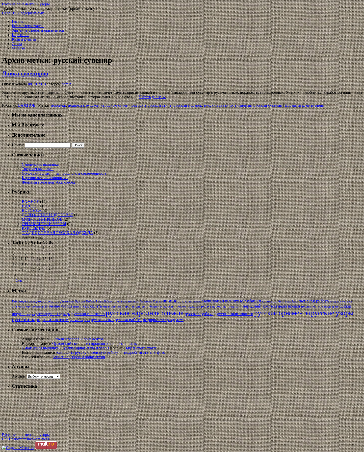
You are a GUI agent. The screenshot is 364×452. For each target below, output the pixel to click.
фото (179, 320)
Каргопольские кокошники (45, 178)
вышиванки (213, 300)
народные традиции (227, 306)
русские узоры (332, 313)
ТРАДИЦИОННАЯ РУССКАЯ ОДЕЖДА (57, 233)
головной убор (273, 301)
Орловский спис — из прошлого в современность (64, 173)
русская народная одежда (145, 313)
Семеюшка (146, 301)
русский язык (102, 320)
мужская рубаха (199, 306)
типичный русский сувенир (258, 105)
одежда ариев (330, 306)
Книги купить (24, 39)
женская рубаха (314, 300)
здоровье (347, 301)
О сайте (18, 48)
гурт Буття (291, 301)
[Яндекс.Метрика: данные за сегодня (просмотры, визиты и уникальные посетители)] (18, 448)
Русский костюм (126, 301)
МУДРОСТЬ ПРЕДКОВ (42, 219)
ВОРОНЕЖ (32, 210)
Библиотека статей (28, 26)
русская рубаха (199, 313)
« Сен (17, 280)
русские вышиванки (233, 313)
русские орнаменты (282, 313)
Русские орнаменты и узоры (26, 4)
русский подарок (187, 105)
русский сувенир (218, 105)
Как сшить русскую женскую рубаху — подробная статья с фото (110, 352)
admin (66, 84)
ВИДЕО (29, 206)
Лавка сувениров (25, 73)
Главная (18, 21)
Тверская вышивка (37, 169)
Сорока (157, 301)
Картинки (20, 35)
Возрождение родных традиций (35, 301)
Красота (80, 301)
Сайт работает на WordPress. (26, 439)
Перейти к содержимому (23, 13)
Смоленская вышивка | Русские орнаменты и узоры (65, 348)
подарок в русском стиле (150, 105)
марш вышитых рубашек (140, 306)
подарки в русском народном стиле (98, 105)
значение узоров (58, 306)
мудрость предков (173, 306)
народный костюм (260, 306)
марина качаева (112, 306)
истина (77, 306)
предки (30, 314)
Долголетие (67, 301)
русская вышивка (88, 313)
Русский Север (104, 301)
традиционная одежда (159, 320)
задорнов (335, 301)
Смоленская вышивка (40, 164)
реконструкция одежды (53, 314)
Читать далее (152, 97)
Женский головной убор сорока (49, 182)
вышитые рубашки (243, 300)
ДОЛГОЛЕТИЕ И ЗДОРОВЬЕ (47, 215)
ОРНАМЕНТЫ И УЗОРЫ (44, 224)
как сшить (92, 306)
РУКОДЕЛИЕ (34, 228)
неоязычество (311, 306)
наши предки (289, 306)
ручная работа (128, 319)
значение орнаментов (28, 306)
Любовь (90, 301)
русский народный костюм (40, 319)
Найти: (18, 145)
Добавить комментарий (304, 105)
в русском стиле (191, 301)
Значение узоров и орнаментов (38, 30)
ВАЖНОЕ (26, 105)
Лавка (17, 44)
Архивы (19, 376)
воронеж (58, 105)
